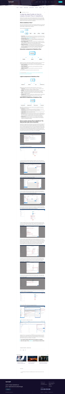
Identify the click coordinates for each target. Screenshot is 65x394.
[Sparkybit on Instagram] (43, 389)
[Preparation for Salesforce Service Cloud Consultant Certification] (43, 358)
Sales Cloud (36, 7)
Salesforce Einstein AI (31, 7)
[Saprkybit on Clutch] (48, 389)
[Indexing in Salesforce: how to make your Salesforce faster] (32, 358)
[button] (47, 7)
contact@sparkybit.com (44, 384)
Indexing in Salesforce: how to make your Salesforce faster (31, 363)
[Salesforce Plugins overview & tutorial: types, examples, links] (21, 358)
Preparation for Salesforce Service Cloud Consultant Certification (43, 363)
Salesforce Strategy (26, 7)
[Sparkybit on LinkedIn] (46, 389)
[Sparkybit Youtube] (41, 389)
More (43, 7)
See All (47, 354)
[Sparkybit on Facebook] (44, 389)
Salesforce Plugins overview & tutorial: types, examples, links (21, 363)
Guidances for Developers (23, 347)
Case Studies (21, 7)
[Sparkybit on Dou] (49, 389)
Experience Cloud (29, 347)
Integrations (40, 7)
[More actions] (44, 12)
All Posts (17, 7)
